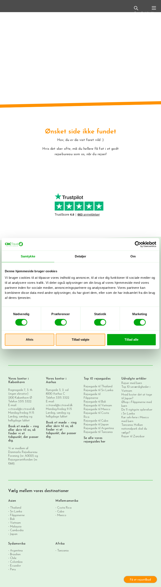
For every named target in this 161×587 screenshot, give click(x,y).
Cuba (60, 511)
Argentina (16, 550)
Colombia (16, 561)
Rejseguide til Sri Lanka (98, 390)
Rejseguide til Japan (96, 424)
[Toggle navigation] (154, 9)
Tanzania (63, 550)
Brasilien (15, 554)
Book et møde (18, 426)
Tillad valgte (80, 339)
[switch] (61, 322)
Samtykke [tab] (28, 256)
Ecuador (15, 565)
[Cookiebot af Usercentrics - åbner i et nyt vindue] (137, 244)
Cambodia (16, 530)
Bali (12, 518)
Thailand (15, 507)
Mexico (61, 515)
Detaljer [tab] (80, 256)
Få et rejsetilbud (140, 579)
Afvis (29, 339)
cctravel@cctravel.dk (21, 409)
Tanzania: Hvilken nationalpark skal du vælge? (134, 428)
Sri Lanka (16, 511)
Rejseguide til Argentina (99, 428)
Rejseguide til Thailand (98, 386)
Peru (13, 569)
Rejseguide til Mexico (97, 409)
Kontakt (145, 13)
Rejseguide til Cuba (96, 420)
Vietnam (15, 522)
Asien (12, 501)
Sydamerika (16, 543)
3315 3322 (24, 401)
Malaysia (15, 526)
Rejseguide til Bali (95, 401)
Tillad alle (131, 339)
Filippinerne (17, 515)
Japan (13, 534)
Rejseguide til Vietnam (98, 405)
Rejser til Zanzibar (133, 436)
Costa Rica (64, 507)
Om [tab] (133, 256)
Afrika (60, 543)
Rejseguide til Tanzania (98, 432)
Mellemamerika (66, 501)
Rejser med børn (131, 383)
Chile (13, 558)
